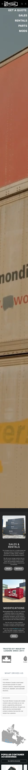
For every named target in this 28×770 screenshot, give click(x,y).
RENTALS (21, 20)
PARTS (22, 25)
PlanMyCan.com (17, 628)
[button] (2, 4)
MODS (23, 30)
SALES (23, 15)
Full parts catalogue (14, 761)
